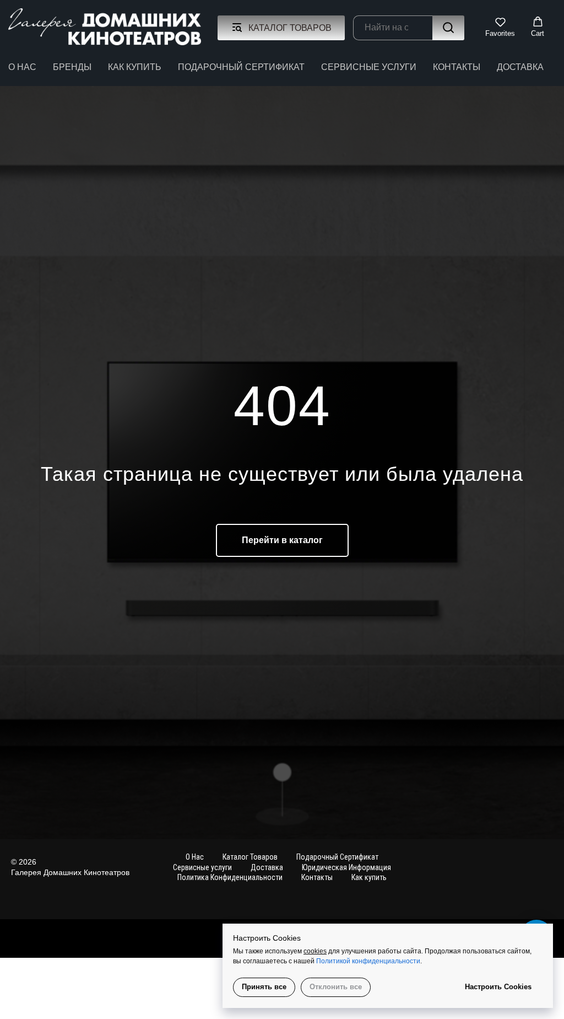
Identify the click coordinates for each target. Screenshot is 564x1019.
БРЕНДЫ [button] (72, 67)
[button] (500, 27)
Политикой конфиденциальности (368, 961)
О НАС (22, 67)
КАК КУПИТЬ (134, 67)
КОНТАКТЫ (456, 67)
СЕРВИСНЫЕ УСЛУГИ (368, 67)
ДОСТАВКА (520, 67)
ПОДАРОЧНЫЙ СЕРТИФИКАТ (241, 67)
